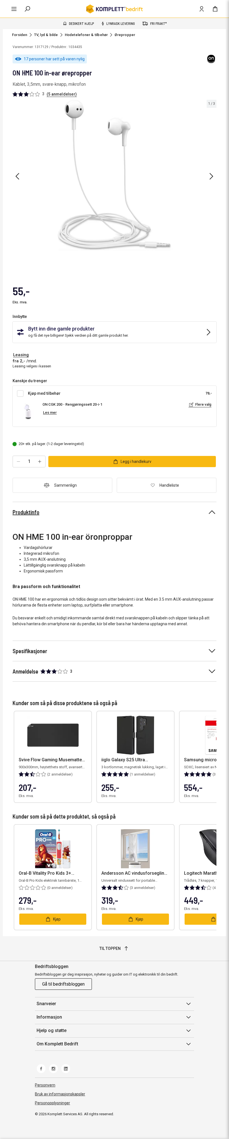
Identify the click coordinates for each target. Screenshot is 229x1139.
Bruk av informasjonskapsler (60, 1094)
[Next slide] (211, 176)
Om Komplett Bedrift (57, 1044)
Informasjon (49, 1017)
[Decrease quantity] (18, 461)
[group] (114, 175)
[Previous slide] (17, 176)
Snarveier (46, 1003)
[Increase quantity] (39, 461)
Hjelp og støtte (51, 1030)
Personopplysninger (52, 1103)
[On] (211, 59)
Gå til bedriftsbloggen (63, 984)
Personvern (45, 1085)
